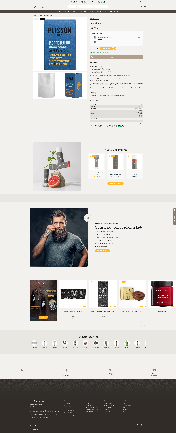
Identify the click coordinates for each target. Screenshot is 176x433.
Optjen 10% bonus (44, 1)
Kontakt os (32, 1)
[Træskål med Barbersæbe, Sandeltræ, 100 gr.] (133, 294)
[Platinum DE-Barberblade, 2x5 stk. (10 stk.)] (73, 294)
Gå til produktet (100, 39)
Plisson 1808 (94, 18)
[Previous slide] (140, 324)
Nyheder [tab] (89, 277)
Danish (143, 1)
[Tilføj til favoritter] (114, 48)
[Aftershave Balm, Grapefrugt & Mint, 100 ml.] (134, 162)
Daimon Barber (162, 309)
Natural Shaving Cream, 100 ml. (105, 37)
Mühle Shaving (96, 171)
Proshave (73, 309)
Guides (36, 1)
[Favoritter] (140, 6)
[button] (174, 216)
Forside (34, 15)
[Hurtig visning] (102, 157)
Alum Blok (40, 15)
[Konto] (137, 7)
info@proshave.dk (70, 410)
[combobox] (88, 6)
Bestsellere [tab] (81, 277)
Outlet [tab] (96, 277)
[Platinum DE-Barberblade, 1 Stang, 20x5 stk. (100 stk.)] (103, 294)
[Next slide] (144, 324)
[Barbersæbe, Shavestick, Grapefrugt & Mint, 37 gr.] (115, 162)
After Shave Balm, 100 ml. (103, 42)
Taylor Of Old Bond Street (132, 309)
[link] (116, 57)
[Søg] (107, 7)
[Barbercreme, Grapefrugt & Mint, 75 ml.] (96, 162)
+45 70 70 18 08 (69, 412)
